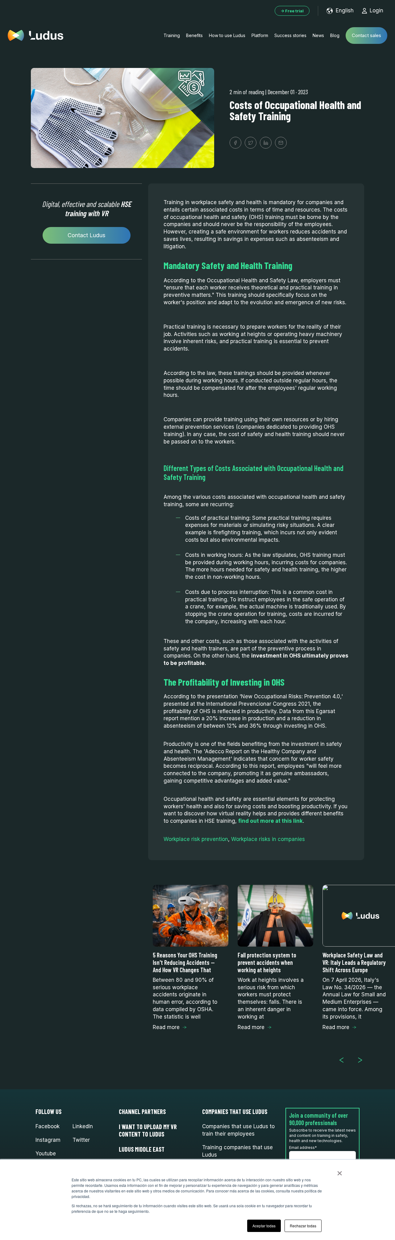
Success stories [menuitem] (290, 35)
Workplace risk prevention (196, 839)
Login (376, 10)
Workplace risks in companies (268, 839)
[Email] (281, 143)
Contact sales (366, 35)
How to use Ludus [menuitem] (227, 35)
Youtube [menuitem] (45, 1153)
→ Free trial (292, 10)
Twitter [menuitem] (81, 1140)
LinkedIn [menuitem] (83, 1126)
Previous (344, 1060)
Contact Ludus (86, 235)
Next (362, 1060)
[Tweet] (250, 143)
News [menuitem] (318, 35)
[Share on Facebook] (235, 143)
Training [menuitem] (172, 35)
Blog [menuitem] (334, 35)
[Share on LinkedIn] (266, 143)
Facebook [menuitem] (47, 1126)
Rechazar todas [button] (303, 1225)
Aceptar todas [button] (264, 1225)
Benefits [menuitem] (194, 35)
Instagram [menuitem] (47, 1140)
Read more (166, 1027)
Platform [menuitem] (260, 35)
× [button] (339, 1171)
